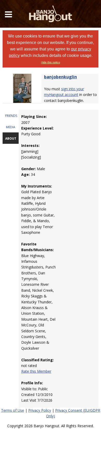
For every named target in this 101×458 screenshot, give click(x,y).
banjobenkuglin (60, 77)
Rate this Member (36, 371)
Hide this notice (50, 62)
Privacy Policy (39, 410)
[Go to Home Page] (50, 14)
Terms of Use (12, 410)
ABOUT (10, 138)
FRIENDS (11, 116)
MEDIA (10, 127)
